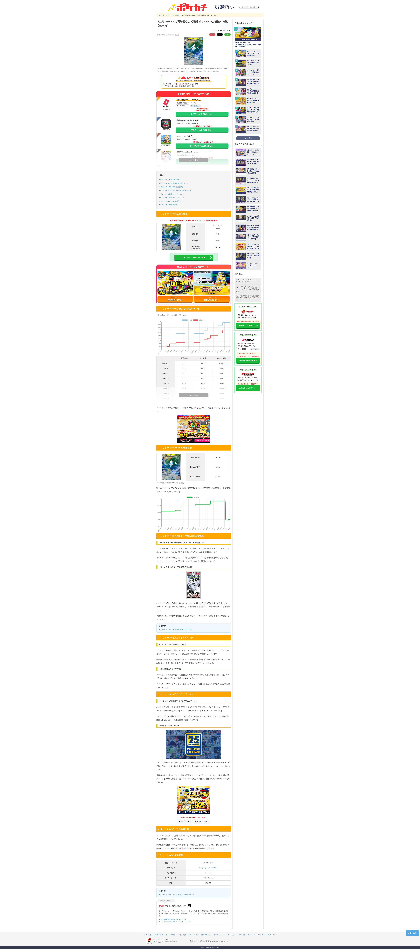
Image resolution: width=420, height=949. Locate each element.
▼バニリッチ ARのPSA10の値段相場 (171, 187)
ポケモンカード (247, 288)
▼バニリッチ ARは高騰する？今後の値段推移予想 (175, 190)
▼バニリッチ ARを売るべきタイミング (171, 197)
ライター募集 (241, 935)
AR (212, 863)
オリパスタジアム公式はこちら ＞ (202, 146)
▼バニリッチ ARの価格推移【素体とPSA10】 (173, 183)
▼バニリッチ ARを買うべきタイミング (171, 194)
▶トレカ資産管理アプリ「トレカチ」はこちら (175, 921)
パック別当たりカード (160, 935)
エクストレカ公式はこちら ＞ (202, 130)
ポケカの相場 (147, 935)
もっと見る (248, 138)
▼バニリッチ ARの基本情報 (168, 205)
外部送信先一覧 (205, 935)
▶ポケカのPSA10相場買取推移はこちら (172, 919)
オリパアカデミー (271, 935)
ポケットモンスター (242, 286)
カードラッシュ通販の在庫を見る (193, 257)
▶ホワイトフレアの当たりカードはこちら (175, 629)
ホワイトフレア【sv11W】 (208, 868)
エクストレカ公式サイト (248, 388)
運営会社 (173, 935)
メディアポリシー (218, 935)
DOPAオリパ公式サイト (248, 360)
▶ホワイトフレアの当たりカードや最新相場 (176, 894)
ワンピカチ (251, 935)
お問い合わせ (230, 935)
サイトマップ (194, 935)
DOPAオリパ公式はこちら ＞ (202, 114)
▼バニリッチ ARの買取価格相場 (169, 180)
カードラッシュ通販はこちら (248, 325)
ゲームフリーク (249, 290)
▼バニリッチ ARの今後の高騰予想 (170, 201)
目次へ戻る (412, 933)
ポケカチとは (183, 935)
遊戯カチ (260, 935)
